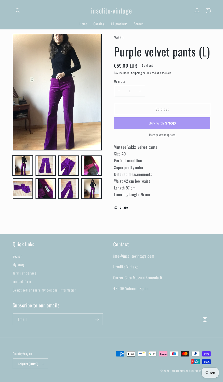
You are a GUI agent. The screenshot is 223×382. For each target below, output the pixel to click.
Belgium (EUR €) (28, 363)
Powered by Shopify (200, 370)
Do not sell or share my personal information (44, 290)
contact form (22, 281)
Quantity (119, 81)
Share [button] (124, 207)
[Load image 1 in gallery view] (23, 165)
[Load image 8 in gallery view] (91, 188)
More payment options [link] (162, 135)
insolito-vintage (179, 370)
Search (17, 256)
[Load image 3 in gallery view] (68, 165)
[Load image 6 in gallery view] (45, 188)
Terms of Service (25, 273)
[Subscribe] (97, 319)
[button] (18, 10)
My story (19, 264)
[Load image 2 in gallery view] (45, 165)
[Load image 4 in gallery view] (91, 165)
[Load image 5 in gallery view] (23, 188)
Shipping (136, 73)
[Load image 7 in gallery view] (68, 188)
